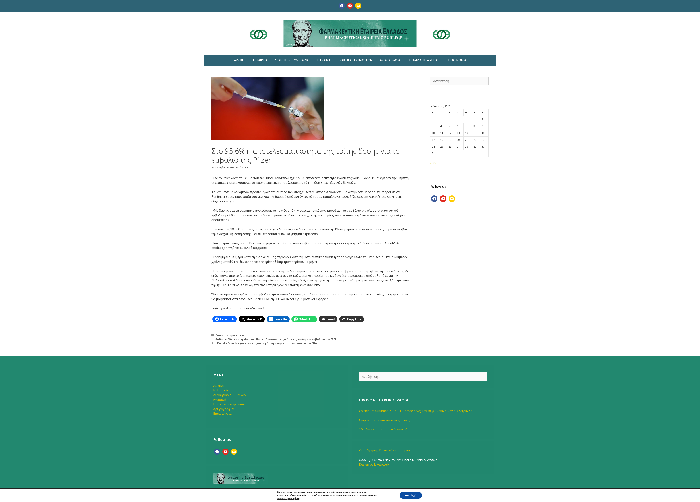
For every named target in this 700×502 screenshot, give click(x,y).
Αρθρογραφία (223, 409)
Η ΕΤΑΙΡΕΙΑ (259, 60)
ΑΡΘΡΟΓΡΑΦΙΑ (390, 60)
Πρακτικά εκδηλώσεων (229, 404)
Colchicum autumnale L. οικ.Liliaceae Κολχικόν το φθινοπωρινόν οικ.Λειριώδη (415, 411)
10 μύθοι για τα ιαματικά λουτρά (383, 429)
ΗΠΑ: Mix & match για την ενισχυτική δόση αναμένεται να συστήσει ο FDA (266, 343)
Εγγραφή (219, 399)
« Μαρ (435, 163)
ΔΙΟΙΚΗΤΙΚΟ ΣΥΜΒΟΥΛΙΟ (292, 60)
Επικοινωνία (222, 413)
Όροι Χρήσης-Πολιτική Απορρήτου (384, 450)
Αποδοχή (411, 495)
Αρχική (218, 385)
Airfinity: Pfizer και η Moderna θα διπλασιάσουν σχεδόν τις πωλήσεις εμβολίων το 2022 (275, 339)
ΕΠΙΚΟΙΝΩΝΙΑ (456, 60)
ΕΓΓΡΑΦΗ (323, 60)
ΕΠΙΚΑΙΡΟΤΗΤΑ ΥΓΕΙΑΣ (423, 60)
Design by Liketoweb (374, 464)
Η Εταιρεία (221, 390)
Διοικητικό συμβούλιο (229, 395)
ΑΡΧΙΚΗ (239, 60)
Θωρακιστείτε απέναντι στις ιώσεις (384, 420)
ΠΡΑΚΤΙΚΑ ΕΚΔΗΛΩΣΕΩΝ (354, 60)
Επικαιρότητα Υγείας (230, 335)
